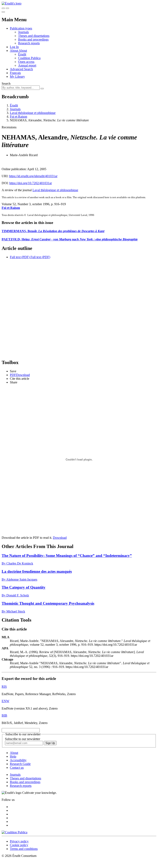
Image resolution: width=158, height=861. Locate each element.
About (23, 50)
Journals (23, 32)
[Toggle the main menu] (3, 12)
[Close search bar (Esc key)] (7, 8)
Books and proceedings (33, 39)
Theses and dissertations (33, 35)
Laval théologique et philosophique (33, 113)
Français (15, 73)
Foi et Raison (18, 116)
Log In (14, 47)
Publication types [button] (21, 28)
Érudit (22, 54)
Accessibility (18, 760)
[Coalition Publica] (14, 832)
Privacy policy (19, 841)
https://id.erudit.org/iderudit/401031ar (33, 176)
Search (6, 83)
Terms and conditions (24, 848)
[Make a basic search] (3, 8)
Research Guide (20, 764)
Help (13, 756)
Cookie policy (19, 845)
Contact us (17, 767)
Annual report (27, 65)
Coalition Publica (29, 58)
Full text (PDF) (20, 257)
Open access (26, 61)
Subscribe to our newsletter (22, 739)
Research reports (29, 43)
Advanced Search (21, 69)
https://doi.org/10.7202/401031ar (30, 183)
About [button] (14, 50)
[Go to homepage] (11, 3)
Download (60, 537)
